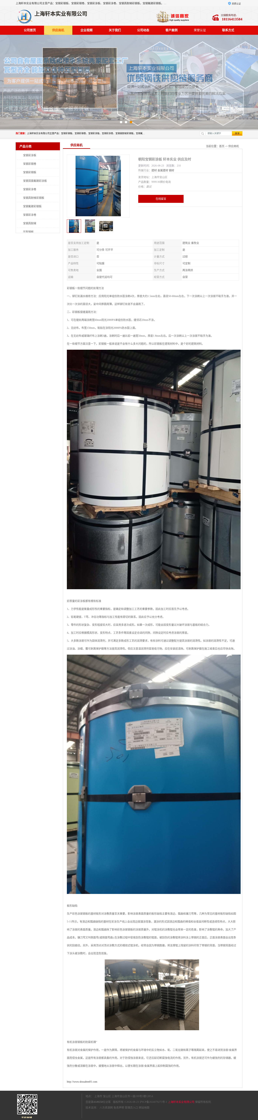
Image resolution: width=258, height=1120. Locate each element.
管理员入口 (131, 1107)
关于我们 (115, 30)
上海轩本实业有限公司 (181, 1102)
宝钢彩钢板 (29, 172)
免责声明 (119, 1107)
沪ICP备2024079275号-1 (153, 1102)
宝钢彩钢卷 (29, 163)
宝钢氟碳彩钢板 (32, 206)
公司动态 (143, 30)
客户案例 (171, 30)
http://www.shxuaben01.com (82, 1081)
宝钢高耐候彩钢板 (33, 197)
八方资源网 (106, 1107)
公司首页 (30, 30)
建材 (154, 170)
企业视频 (86, 30)
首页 (221, 146)
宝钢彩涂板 (29, 155)
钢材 (171, 170)
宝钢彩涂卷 (29, 189)
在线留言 (161, 198)
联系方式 (228, 30)
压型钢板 (28, 231)
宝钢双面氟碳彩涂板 (35, 180)
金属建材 (163, 170)
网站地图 (144, 1107)
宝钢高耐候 (29, 223)
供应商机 (58, 30)
